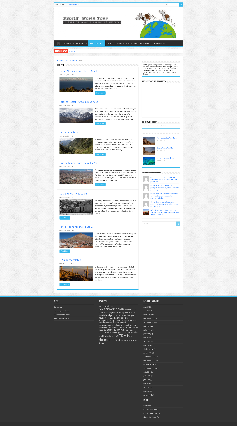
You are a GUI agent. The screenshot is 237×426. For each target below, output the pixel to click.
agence (101, 306)
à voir (102, 343)
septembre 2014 (149, 322)
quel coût (114, 336)
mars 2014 (147, 345)
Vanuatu (123, 340)
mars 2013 (147, 391)
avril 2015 (146, 311)
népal (101, 330)
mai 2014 (146, 338)
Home (61, 60)
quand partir (123, 332)
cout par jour (114, 320)
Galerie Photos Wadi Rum (165, 148)
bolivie (135, 310)
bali (112, 306)
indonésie (112, 325)
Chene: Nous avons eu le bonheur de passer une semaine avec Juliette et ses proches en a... (164, 204)
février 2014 (147, 349)
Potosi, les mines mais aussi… (76, 226)
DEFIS (128, 43)
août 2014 (146, 326)
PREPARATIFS (67, 43)
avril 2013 (146, 387)
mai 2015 (146, 307)
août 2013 (146, 372)
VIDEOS (119, 43)
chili (118, 318)
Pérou (115, 332)
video (128, 340)
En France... (73, 51)
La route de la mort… (71, 132)
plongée (131, 330)
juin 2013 (146, 380)
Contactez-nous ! (73, 5)
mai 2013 (146, 383)
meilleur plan (117, 327)
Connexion (58, 307)
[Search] (181, 5)
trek (118, 340)
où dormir (108, 330)
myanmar (127, 327)
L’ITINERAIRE (80, 43)
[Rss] (166, 4)
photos (125, 330)
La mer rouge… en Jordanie (166, 158)
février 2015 (147, 315)
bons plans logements (108, 312)
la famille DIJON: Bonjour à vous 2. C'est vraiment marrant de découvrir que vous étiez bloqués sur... (164, 212)
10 (73, 263)
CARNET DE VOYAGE (96, 43)
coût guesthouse (128, 320)
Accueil (58, 43)
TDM (123, 336)
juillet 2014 (147, 330)
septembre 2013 (149, 368)
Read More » (100, 93)
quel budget (104, 336)
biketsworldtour (111, 309)
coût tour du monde (117, 323)
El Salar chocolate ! (70, 260)
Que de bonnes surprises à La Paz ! (79, 163)
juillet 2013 (147, 376)
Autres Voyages (159, 43)
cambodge (113, 318)
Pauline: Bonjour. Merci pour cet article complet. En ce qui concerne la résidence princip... (164, 196)
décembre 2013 (149, 357)
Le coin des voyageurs (142, 43)
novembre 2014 (149, 318)
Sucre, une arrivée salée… (74, 193)
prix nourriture (106, 332)
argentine (107, 306)
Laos (118, 325)
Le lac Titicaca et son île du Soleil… (79, 71)
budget (109, 315)
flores (128, 323)
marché (107, 327)
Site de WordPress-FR (61, 318)
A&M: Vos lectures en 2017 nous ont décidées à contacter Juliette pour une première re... (163, 179)
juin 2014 (146, 334)
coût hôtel (103, 323)
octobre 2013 (148, 364)
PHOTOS (110, 43)
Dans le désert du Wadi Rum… (167, 138)
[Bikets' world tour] (118, 23)
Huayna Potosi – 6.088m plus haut (78, 101)
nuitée (135, 327)
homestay (103, 325)
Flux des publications (61, 311)
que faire (133, 332)
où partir (118, 330)
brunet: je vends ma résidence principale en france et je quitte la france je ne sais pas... (164, 188)
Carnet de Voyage (71, 60)
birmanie (128, 310)
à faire (133, 340)
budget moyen (120, 315)
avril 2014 (146, 341)
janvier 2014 (147, 353)
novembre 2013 (149, 360)
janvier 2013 (147, 395)
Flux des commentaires (62, 315)
